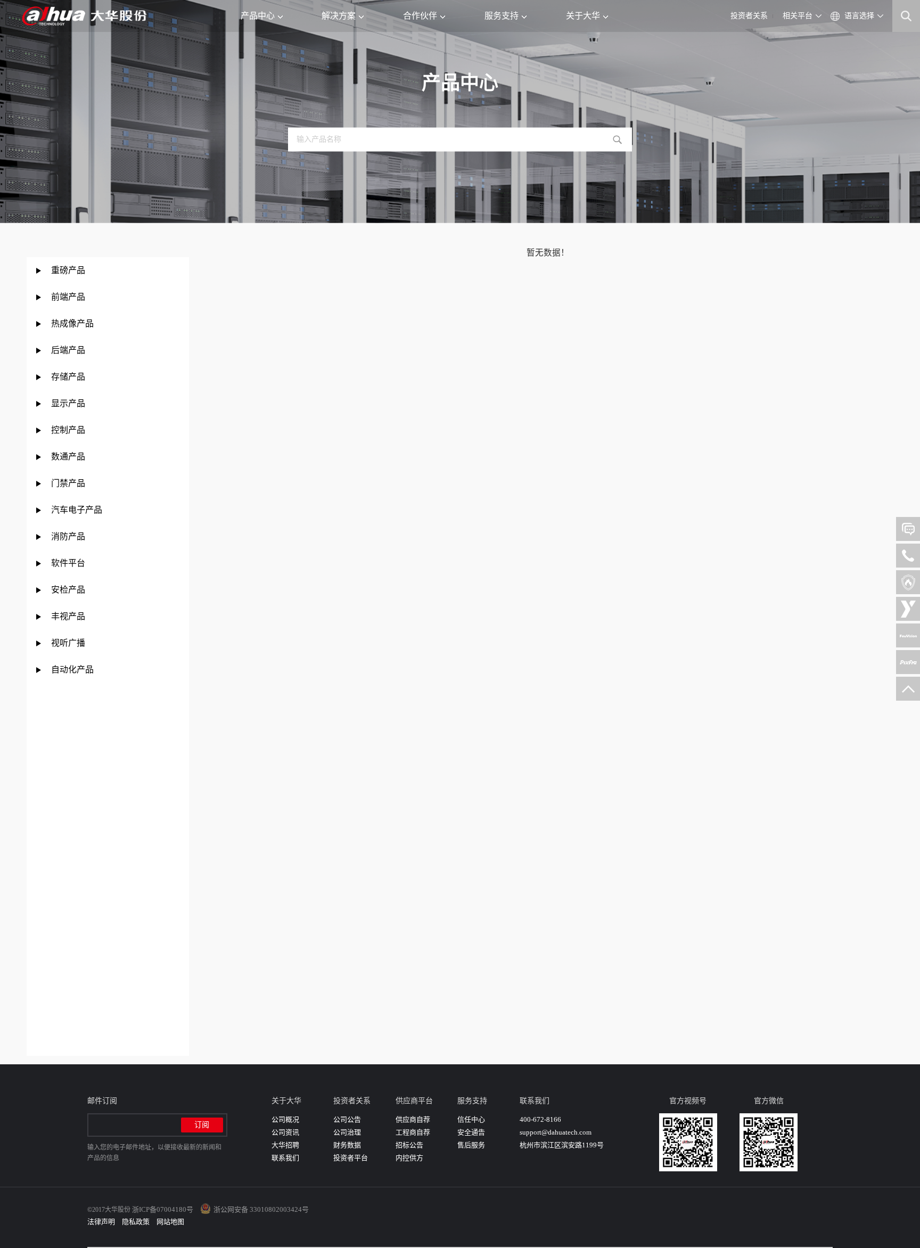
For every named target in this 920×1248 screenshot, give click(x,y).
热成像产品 (72, 323)
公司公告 (347, 1119)
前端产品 (68, 296)
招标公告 (409, 1145)
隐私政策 (136, 1222)
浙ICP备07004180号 (162, 1209)
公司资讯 (285, 1132)
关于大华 (583, 15)
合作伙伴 (420, 15)
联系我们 (285, 1158)
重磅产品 (68, 270)
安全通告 (471, 1132)
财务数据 (347, 1145)
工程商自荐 (413, 1132)
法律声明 (101, 1222)
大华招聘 (285, 1145)
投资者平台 (350, 1158)
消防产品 (68, 536)
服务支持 (501, 15)
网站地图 (170, 1222)
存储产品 (68, 376)
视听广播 (68, 642)
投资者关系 (749, 16)
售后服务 (471, 1145)
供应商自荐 (413, 1119)
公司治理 (347, 1132)
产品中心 (258, 15)
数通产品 (68, 456)
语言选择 (859, 16)
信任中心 (471, 1119)
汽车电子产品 (76, 509)
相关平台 (797, 16)
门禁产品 (68, 483)
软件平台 (68, 563)
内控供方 (409, 1158)
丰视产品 (68, 616)
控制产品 (69, 429)
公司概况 (285, 1119)
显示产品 (68, 403)
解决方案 (339, 15)
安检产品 (68, 589)
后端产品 (68, 350)
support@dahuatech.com (556, 1132)
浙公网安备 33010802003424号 (261, 1209)
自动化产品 (72, 669)
